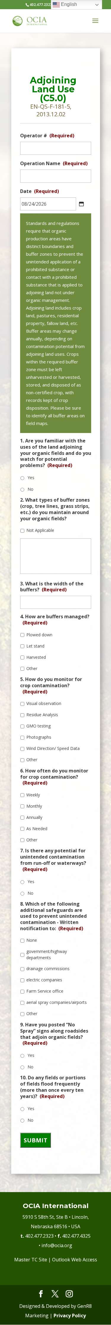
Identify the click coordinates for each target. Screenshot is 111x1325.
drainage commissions (48, 968)
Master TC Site (30, 1259)
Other (31, 668)
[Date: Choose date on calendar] (81, 204)
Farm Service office (44, 991)
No (30, 489)
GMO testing (38, 726)
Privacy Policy (70, 1315)
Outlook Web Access (74, 1259)
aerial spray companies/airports (56, 1002)
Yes (31, 477)
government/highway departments (46, 954)
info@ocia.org (56, 1245)
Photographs (38, 737)
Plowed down (39, 634)
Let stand (35, 646)
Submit (35, 1140)
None (31, 940)
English (68, 4)
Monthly (34, 806)
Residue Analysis (42, 714)
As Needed (36, 828)
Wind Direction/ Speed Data (53, 748)
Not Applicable (40, 530)
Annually (34, 817)
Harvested (36, 657)
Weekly (33, 795)
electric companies (44, 980)
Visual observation (43, 703)
